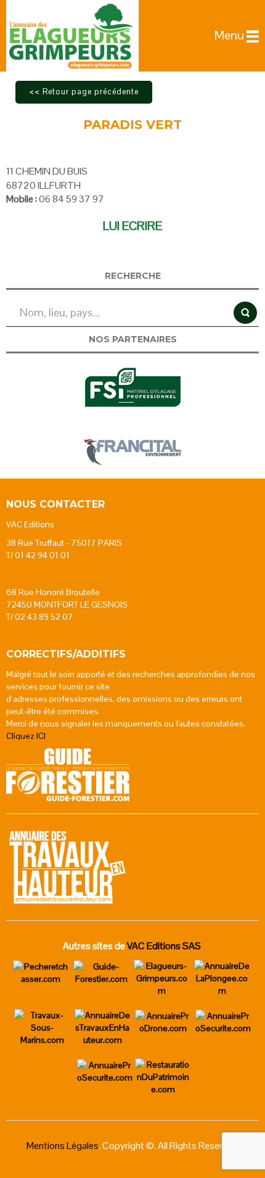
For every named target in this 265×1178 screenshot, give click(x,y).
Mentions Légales (62, 1145)
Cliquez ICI (26, 735)
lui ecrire (132, 226)
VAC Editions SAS (164, 945)
